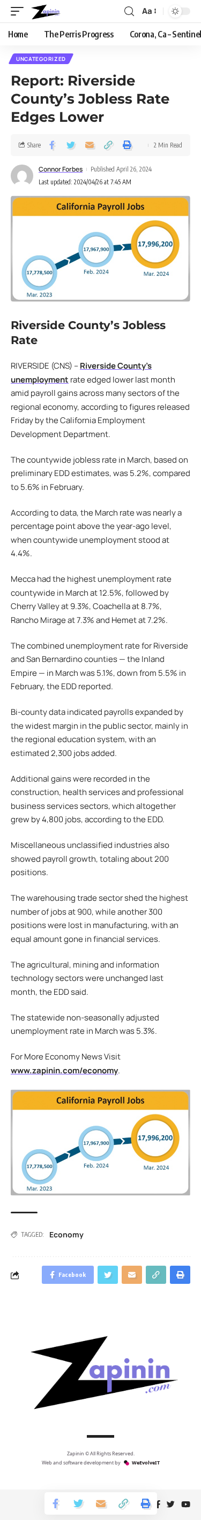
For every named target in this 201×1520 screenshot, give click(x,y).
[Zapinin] (45, 11)
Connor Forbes (61, 169)
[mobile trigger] (20, 11)
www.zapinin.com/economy (64, 1070)
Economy (66, 1234)
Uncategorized (41, 59)
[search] (129, 11)
